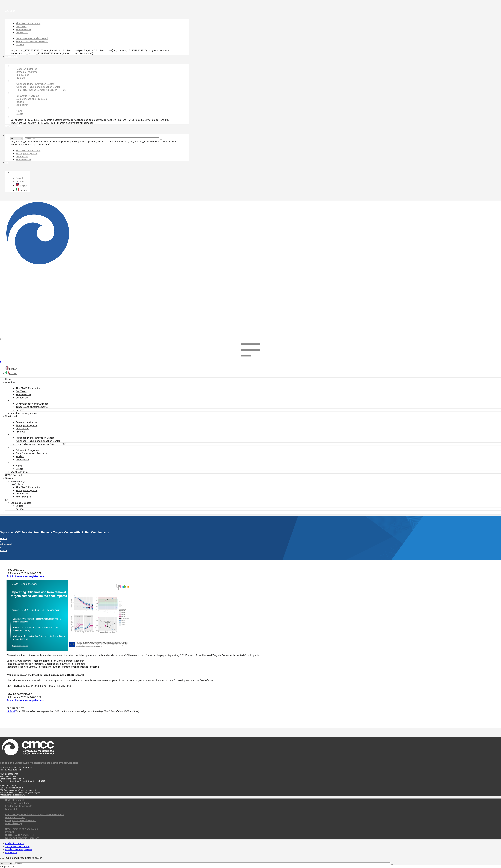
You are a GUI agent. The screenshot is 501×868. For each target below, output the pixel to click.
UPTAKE (11, 711)
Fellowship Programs (27, 450)
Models (20, 456)
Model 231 (11, 808)
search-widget (18, 481)
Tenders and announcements (32, 406)
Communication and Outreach (32, 403)
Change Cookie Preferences (20, 820)
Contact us (22, 397)
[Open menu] (250, 358)
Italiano (20, 508)
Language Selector (20, 502)
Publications (22, 428)
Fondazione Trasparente (18, 806)
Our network (22, 459)
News (19, 465)
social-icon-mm (19, 471)
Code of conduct (14, 800)
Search (9, 478)
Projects (20, 431)
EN (1, 338)
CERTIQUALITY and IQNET (19, 834)
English (19, 505)
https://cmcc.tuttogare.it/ (12, 795)
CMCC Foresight (14, 475)
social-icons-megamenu (23, 413)
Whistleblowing (13, 823)
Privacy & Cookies (15, 817)
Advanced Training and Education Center (38, 440)
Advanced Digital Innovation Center (35, 437)
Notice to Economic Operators (22, 837)
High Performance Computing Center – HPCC (41, 444)
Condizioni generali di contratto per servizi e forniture (34, 814)
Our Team (21, 391)
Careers (20, 410)
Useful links (16, 484)
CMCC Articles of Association (21, 828)
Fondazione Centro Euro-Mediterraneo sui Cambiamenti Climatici (39, 762)
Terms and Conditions (17, 803)
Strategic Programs (26, 425)
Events (19, 468)
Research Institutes (26, 422)
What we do (11, 416)
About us (10, 382)
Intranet (9, 831)
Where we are (23, 394)
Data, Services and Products (31, 453)
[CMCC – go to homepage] (250, 268)
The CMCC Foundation (28, 388)
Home (8, 379)
